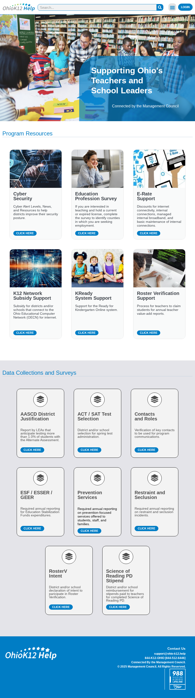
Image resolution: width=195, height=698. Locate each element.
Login (185, 7)
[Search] (159, 7)
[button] (172, 7)
